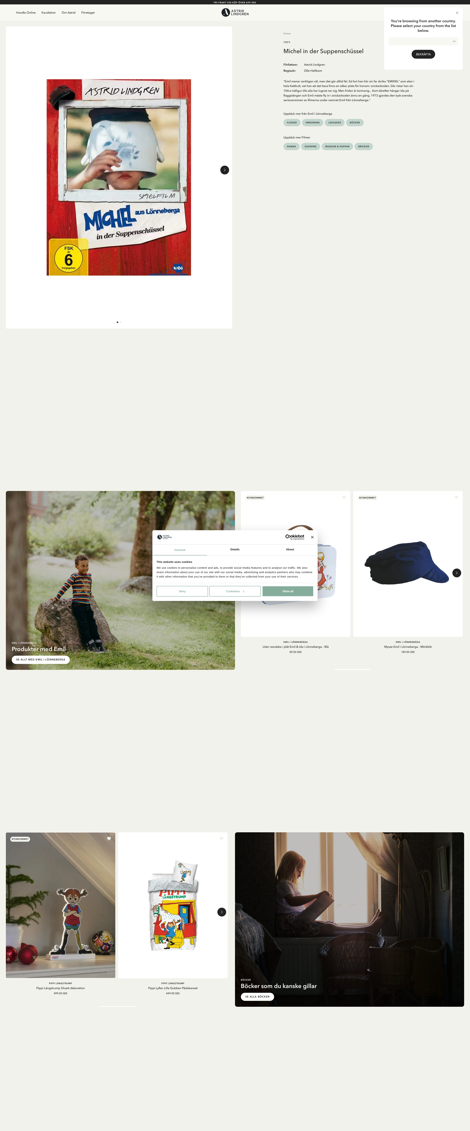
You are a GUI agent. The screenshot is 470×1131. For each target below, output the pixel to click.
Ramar (291, 146)
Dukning (311, 146)
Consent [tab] (180, 549)
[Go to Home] (235, 12)
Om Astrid (68, 12)
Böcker (355, 122)
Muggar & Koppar (337, 146)
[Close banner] (312, 537)
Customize (233, 591)
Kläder (292, 122)
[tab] (117, 322)
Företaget (88, 12)
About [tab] (290, 549)
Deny (182, 591)
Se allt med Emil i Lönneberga (40, 659)
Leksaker (334, 122)
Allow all (287, 591)
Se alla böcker (257, 996)
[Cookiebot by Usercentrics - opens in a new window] (288, 537)
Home (287, 33)
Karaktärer (48, 12)
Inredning (313, 122)
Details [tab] (235, 549)
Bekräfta (423, 54)
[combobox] (423, 41)
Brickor (363, 146)
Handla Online (26, 12)
